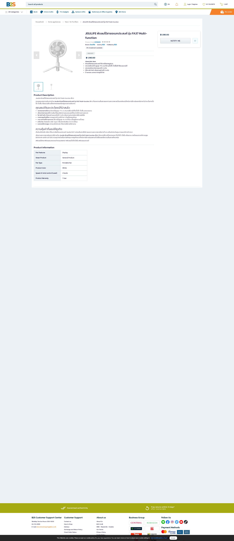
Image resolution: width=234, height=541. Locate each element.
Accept (173, 538)
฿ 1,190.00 (90, 57)
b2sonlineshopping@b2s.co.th (46, 527)
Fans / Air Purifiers (71, 22)
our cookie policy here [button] (159, 538)
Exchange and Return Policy (73, 529)
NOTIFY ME (175, 40)
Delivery (66, 527)
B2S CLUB (100, 524)
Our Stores (100, 529)
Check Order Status (70, 532)
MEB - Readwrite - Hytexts (105, 527)
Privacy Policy (101, 532)
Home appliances (54, 22)
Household (40, 22)
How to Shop (68, 524)
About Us (100, 521)
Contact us (67, 521)
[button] (36, 55)
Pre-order (228, 12)
